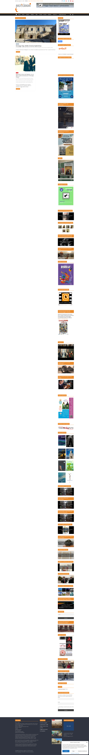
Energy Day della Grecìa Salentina (28, 46)
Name (59, 697)
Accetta (65, 751)
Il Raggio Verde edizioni (44, 729)
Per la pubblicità (42, 731)
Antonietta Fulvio (27, 78)
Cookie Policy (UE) (62, 14)
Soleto (24, 82)
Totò (32, 82)
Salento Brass (21, 82)
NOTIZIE (44, 14)
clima (33, 47)
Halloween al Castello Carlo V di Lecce (57, 736)
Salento (52, 47)
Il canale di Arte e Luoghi (44, 724)
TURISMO (49, 14)
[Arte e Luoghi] (16, 14)
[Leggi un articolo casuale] (73, 14)
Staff (23, 47)
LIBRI (36, 14)
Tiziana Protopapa (28, 82)
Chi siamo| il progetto (43, 722)
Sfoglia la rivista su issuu (44, 726)
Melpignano (40, 47)
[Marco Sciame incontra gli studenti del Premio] (67, 345)
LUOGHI (27, 14)
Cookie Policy (73, 753)
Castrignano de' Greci (29, 47)
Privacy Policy (77, 753)
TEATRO (40, 14)
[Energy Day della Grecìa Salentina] (35, 20)
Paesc (43, 47)
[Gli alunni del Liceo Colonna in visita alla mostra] (60, 345)
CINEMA (32, 14)
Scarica (60, 41)
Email (59, 702)
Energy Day (36, 47)
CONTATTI (55, 14)
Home (19, 14)
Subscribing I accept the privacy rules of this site (66, 707)
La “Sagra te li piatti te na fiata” (33, 0)
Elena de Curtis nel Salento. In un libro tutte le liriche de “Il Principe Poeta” (25, 76)
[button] (86, 742)
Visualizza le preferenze (82, 751)
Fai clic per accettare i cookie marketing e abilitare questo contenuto (66, 216)
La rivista (41, 727)
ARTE (23, 14)
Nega (73, 751)
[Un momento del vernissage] (63, 345)
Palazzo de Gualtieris (47, 47)
